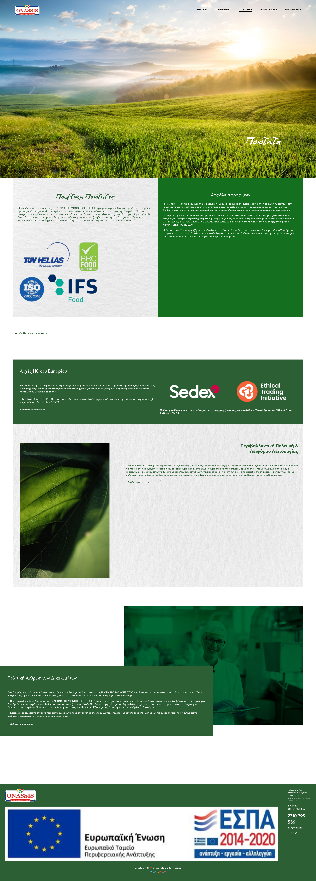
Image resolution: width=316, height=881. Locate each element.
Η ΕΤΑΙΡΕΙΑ (224, 10)
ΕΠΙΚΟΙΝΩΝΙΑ (293, 10)
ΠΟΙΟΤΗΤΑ (245, 10)
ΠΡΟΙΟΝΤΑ (203, 10)
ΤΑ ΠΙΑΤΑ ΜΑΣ (268, 10)
